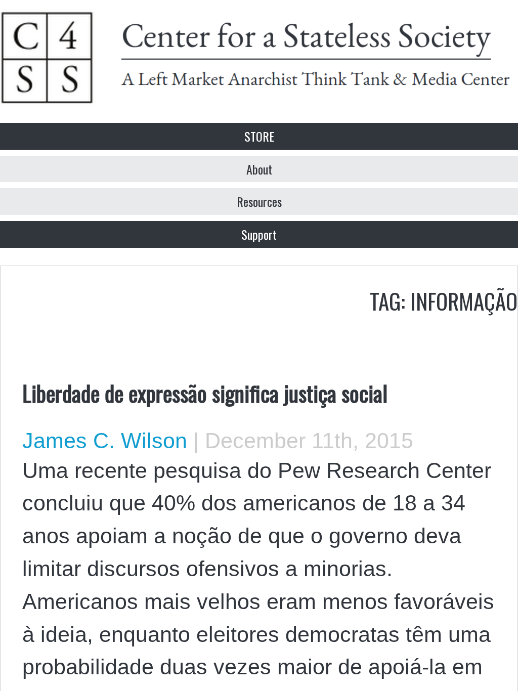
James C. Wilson (104, 440)
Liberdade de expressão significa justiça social (204, 392)
